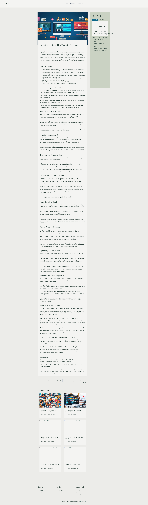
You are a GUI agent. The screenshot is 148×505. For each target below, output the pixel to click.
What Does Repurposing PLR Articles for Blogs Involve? (76, 380)
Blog (95, 41)
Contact (61, 490)
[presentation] (50, 400)
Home (66, 3)
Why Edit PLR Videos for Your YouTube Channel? (49, 379)
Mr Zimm (43, 47)
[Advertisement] (100, 70)
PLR (95, 46)
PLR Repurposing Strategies (46, 42)
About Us (72, 3)
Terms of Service (80, 494)
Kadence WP (83, 501)
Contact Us (80, 3)
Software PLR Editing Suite (100, 50)
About (41, 492)
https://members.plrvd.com (103, 34)
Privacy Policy (79, 490)
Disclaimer (78, 492)
